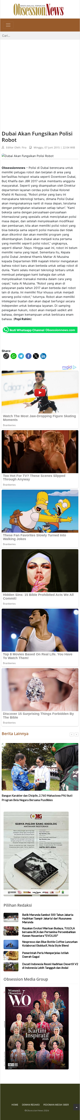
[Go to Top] (76, 1107)
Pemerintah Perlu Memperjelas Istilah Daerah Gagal (45, 954)
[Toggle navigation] (8, 25)
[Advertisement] (40, 81)
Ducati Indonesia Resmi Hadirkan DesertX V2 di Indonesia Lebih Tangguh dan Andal (50, 965)
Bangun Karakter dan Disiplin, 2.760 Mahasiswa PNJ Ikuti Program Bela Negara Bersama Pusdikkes (37, 798)
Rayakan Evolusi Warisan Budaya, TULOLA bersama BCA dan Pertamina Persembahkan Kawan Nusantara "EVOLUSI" (49, 932)
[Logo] (38, 9)
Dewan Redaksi (31, 1104)
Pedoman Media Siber (56, 1104)
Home (15, 1104)
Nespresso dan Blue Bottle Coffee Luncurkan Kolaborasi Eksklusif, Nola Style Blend (50, 943)
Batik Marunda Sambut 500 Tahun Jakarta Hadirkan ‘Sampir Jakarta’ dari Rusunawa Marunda (47, 918)
